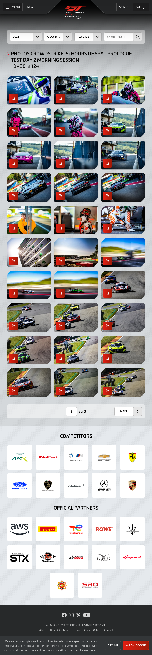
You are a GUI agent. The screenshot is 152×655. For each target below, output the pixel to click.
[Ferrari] (132, 457)
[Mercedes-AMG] (104, 485)
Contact (108, 630)
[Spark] (132, 557)
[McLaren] (76, 485)
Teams (76, 630)
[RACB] (62, 585)
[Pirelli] (48, 529)
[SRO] (90, 585)
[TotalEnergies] (76, 529)
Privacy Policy (92, 630)
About (42, 630)
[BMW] (76, 457)
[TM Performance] (48, 557)
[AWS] (19, 529)
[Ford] (19, 485)
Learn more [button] (88, 650)
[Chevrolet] (104, 457)
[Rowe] (104, 529)
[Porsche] (132, 485)
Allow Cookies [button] (136, 645)
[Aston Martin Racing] (19, 457)
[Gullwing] (104, 557)
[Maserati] (132, 529)
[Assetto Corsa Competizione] (76, 557)
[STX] (19, 557)
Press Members (59, 630)
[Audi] (48, 457)
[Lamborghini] (48, 485)
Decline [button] (113, 645)
